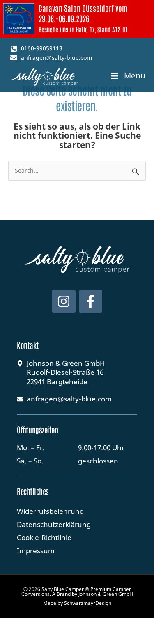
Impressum (36, 550)
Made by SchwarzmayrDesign (77, 603)
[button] (127, 76)
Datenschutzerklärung (54, 524)
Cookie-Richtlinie (44, 537)
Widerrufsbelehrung (50, 511)
